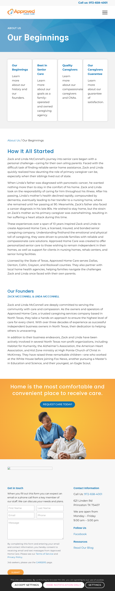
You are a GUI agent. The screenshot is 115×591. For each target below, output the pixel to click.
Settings (94, 585)
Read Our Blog (83, 547)
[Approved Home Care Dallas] (21, 12)
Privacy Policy (14, 557)
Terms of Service (44, 554)
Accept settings (27, 585)
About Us (13, 140)
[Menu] (104, 12)
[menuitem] (104, 12)
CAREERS (41, 562)
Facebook (80, 534)
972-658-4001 (93, 494)
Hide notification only (63, 585)
